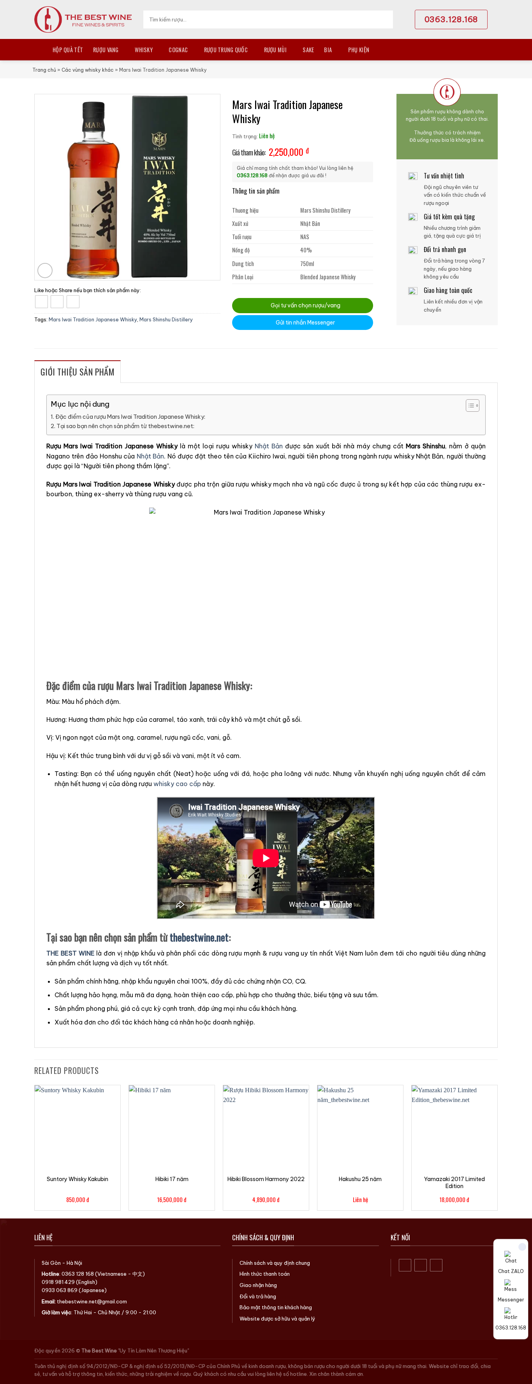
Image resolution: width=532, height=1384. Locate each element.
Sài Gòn (51, 1263)
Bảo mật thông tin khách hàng (276, 1307)
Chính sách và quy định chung (275, 1263)
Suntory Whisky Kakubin (77, 1179)
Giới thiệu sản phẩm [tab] (78, 371)
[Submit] (385, 19)
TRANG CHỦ (38, 49)
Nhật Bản (269, 446)
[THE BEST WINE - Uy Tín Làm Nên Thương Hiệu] (83, 19)
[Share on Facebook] (41, 301)
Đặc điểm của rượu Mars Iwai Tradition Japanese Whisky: (130, 416)
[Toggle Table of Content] (468, 405)
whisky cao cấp (177, 784)
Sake (308, 50)
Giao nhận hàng (258, 1285)
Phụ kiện (358, 50)
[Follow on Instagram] (420, 1265)
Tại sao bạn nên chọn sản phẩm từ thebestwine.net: (125, 426)
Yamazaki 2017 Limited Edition (454, 1183)
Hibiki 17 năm (171, 1179)
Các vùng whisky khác (88, 70)
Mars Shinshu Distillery (166, 319)
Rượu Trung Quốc (226, 50)
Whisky (144, 50)
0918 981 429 (58, 1282)
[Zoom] (45, 270)
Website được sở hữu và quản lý (277, 1318)
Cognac (178, 50)
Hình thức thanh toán (265, 1274)
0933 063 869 (60, 1290)
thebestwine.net (199, 936)
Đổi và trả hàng (258, 1296)
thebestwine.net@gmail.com (92, 1301)
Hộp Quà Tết (68, 50)
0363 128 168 (78, 1274)
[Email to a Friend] (73, 301)
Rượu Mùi (275, 50)
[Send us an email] (436, 1265)
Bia (328, 50)
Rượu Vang (106, 50)
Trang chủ (44, 70)
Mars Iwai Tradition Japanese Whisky (93, 319)
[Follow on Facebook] (405, 1265)
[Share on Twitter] (57, 301)
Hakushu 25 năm (360, 1179)
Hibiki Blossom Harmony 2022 (266, 1179)
